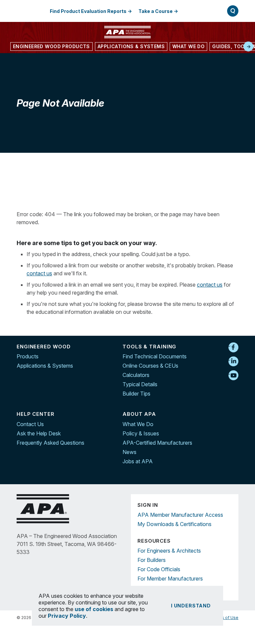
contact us (39, 273)
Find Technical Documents (155, 356)
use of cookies (94, 609)
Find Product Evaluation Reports (88, 11)
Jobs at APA (138, 461)
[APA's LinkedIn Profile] (233, 361)
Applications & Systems (45, 365)
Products (28, 356)
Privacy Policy (67, 615)
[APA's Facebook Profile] (233, 347)
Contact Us (30, 424)
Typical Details (140, 384)
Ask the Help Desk (39, 433)
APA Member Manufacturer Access (180, 514)
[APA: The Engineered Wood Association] (127, 32)
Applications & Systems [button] (131, 46)
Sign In (200, 11)
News (129, 452)
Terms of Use (225, 617)
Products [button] (51, 46)
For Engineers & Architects (169, 550)
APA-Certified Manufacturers (157, 442)
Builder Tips (136, 393)
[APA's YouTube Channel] (233, 375)
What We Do (138, 424)
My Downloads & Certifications (174, 524)
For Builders (151, 560)
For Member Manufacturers (170, 578)
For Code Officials (158, 569)
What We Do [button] (188, 46)
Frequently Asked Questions (50, 442)
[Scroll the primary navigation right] (248, 46)
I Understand (191, 605)
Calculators (136, 375)
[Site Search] (232, 11)
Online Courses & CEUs (150, 365)
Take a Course (155, 11)
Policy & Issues (141, 433)
